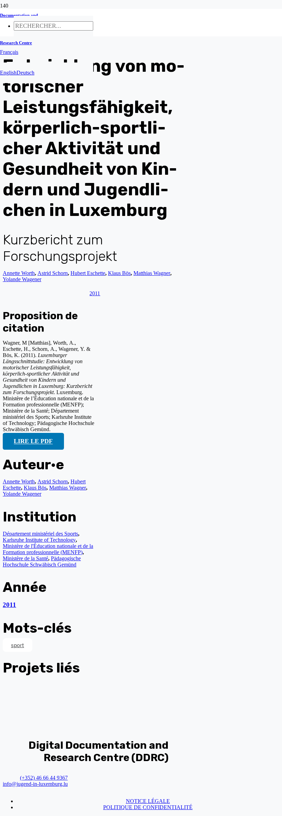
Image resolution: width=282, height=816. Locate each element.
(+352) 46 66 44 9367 (44, 778)
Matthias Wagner (67, 488)
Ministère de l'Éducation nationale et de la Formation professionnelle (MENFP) (48, 549)
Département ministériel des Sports (40, 534)
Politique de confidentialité (148, 807)
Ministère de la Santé (25, 558)
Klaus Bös (35, 488)
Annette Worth (19, 273)
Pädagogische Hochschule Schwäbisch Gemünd (42, 561)
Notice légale (148, 801)
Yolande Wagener (22, 279)
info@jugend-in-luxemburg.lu (35, 784)
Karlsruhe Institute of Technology (39, 540)
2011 (9, 604)
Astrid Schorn (52, 481)
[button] (9, 52)
